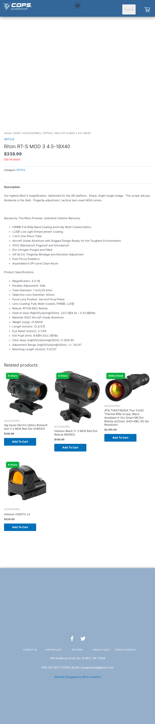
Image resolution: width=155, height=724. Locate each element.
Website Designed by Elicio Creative (77, 677)
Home (7, 133)
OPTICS (47, 133)
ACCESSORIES (32, 133)
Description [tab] (12, 187)
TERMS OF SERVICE (125, 649)
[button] (77, 5)
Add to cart (20, 441)
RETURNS (77, 649)
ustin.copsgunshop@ (86, 667)
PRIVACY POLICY (101, 649)
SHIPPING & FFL (53, 649)
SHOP (17, 133)
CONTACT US (30, 649)
